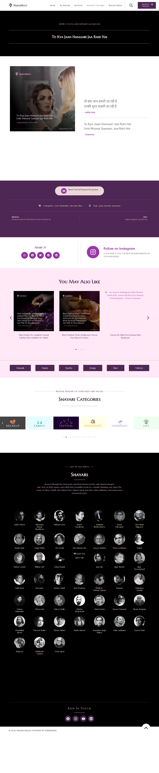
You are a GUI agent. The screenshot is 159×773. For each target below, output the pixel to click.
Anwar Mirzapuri (119, 525)
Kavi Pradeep (79, 588)
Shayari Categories (95, 5)
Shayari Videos (115, 5)
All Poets (78, 5)
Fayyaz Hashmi (99, 548)
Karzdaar (89, 134)
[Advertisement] (42, 152)
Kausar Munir (59, 588)
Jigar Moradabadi (139, 568)
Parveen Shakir (39, 630)
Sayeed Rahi (139, 630)
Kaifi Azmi (19, 588)
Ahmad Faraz (59, 524)
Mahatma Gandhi (139, 589)
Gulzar (139, 548)
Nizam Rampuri (139, 609)
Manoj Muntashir (19, 610)
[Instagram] (76, 719)
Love (57, 205)
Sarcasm (73, 205)
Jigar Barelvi (119, 567)
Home (52, 5)
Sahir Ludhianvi (119, 630)
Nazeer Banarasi (119, 609)
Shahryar (19, 651)
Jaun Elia (99, 567)
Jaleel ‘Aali (79, 557)
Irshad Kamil (59, 567)
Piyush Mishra (59, 630)
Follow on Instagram (119, 248)
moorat (107, 205)
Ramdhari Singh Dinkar (99, 631)
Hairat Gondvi (19, 567)
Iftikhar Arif (39, 567)
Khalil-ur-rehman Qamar (99, 589)
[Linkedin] (91, 719)
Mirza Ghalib (59, 609)
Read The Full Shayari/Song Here (83, 190)
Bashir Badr (19, 548)
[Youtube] (83, 719)
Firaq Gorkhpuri (119, 548)
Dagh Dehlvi (40, 548)
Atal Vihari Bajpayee (139, 525)
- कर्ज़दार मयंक (89, 112)
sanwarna (116, 205)
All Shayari (65, 5)
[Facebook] (68, 719)
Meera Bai (39, 609)
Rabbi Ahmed (79, 630)
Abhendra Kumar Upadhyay (39, 526)
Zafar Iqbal (59, 651)
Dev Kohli (60, 548)
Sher (80, 205)
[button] (131, 5)
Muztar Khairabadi (79, 610)
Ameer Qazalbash (79, 525)
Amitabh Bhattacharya (99, 525)
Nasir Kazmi (99, 609)
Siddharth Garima (39, 652)
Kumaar (119, 588)
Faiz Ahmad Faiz (79, 548)
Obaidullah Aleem (19, 631)
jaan (101, 205)
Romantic (64, 205)
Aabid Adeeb (19, 524)
